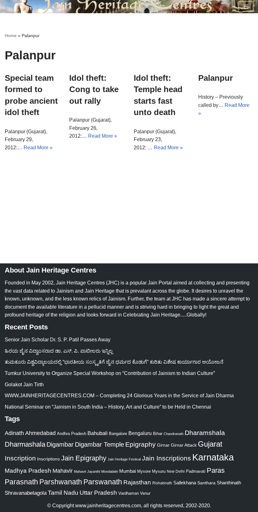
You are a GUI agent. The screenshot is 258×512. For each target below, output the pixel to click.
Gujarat (210, 444)
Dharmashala (25, 444)
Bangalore (118, 433)
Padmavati (195, 471)
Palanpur (215, 78)
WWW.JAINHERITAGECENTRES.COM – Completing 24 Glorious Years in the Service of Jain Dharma (119, 395)
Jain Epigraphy (83, 458)
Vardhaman (128, 493)
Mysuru (158, 471)
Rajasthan (137, 482)
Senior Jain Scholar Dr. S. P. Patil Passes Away (57, 339)
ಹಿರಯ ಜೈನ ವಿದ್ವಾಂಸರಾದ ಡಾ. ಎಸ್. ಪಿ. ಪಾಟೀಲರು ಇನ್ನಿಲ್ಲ (59, 351)
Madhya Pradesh (28, 470)
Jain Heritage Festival (124, 459)
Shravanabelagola (26, 493)
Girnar (163, 445)
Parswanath (102, 482)
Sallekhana (184, 482)
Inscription (20, 458)
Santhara (206, 482)
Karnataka (213, 457)
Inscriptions (48, 458)
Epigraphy (140, 444)
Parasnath (21, 482)
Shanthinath (229, 482)
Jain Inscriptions (166, 458)
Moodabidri (109, 471)
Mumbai (127, 471)
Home (11, 35)
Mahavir (63, 470)
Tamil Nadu (63, 492)
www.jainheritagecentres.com (108, 505)
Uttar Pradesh (98, 492)
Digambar (60, 444)
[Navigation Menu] (245, 6)
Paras (216, 470)
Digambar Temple (99, 444)
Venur (145, 493)
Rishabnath (162, 483)
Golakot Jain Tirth (24, 384)
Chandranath (173, 434)
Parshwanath (60, 482)
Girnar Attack (184, 445)
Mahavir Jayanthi (87, 471)
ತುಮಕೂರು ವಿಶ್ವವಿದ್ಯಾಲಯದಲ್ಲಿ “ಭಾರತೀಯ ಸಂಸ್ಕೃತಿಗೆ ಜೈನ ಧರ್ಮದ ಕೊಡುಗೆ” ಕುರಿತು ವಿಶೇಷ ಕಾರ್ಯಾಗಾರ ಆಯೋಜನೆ (114, 362)
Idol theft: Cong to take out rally (94, 89)
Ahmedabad (40, 433)
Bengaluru (140, 433)
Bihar (157, 433)
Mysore (144, 471)
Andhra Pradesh (71, 434)
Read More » (38, 147)
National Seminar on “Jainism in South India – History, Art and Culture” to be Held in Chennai (108, 407)
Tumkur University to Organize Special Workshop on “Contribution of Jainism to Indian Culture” (110, 373)
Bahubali (97, 433)
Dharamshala (205, 432)
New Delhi (176, 471)
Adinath (14, 433)
